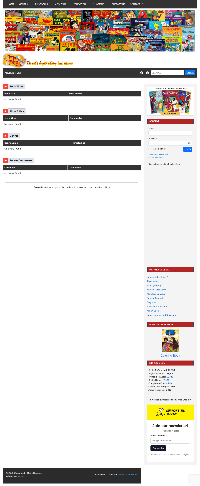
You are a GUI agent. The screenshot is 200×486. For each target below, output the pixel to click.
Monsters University (156, 294)
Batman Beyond (155, 298)
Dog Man (151, 302)
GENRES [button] (23, 4)
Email (151, 128)
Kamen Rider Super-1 (157, 277)
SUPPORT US (118, 4)
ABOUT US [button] (61, 4)
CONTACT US (136, 4)
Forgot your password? (158, 154)
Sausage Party (154, 285)
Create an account (156, 158)
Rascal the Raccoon (157, 306)
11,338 (169, 377)
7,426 (166, 380)
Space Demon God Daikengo (161, 315)
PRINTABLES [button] (41, 4)
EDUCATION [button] (80, 4)
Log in (188, 149)
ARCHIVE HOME (13, 72)
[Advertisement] (140, 61)
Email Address (158, 435)
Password (153, 138)
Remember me (159, 148)
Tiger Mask (152, 281)
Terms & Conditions (127, 474)
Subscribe (158, 448)
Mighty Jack (153, 310)
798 (170, 383)
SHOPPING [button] (99, 4)
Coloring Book (170, 355)
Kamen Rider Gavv (156, 289)
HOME (11, 4)
